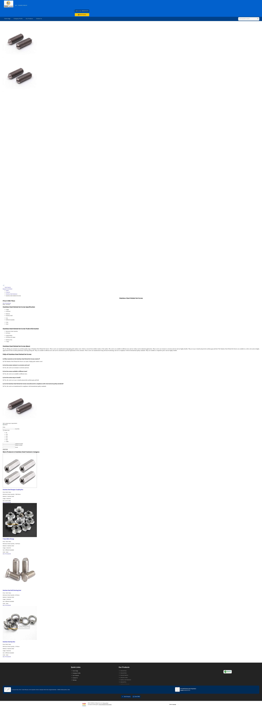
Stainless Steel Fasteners (11, 294)
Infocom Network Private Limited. (105, 704)
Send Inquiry (82, 14)
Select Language (172, 704)
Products (8, 292)
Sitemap (74, 680)
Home (7, 290)
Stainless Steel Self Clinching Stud (12, 590)
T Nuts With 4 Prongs (8, 539)
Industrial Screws (124, 677)
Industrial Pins (123, 682)
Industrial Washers (124, 675)
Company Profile (18, 18)
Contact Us (39, 18)
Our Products (29, 18)
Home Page (7, 18)
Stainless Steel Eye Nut (9, 642)
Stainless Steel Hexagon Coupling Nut (13, 489)
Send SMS (137, 696)
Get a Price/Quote (7, 303)
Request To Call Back (7, 289)
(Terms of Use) (105, 703)
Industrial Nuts (123, 670)
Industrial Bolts (123, 673)
